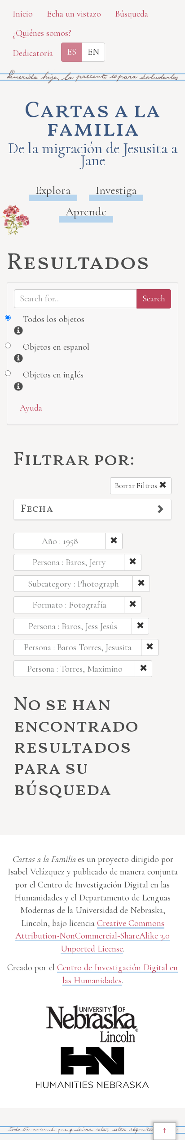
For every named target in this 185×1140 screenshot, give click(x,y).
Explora (52, 190)
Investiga (116, 190)
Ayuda (31, 408)
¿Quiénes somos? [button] (42, 33)
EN (93, 52)
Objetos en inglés (53, 374)
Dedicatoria (33, 53)
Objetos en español (56, 347)
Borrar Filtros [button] (137, 485)
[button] (92, 509)
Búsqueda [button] (131, 14)
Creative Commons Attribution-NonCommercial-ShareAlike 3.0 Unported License (92, 936)
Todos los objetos (53, 319)
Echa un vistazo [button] (74, 14)
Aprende (86, 212)
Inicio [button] (23, 14)
